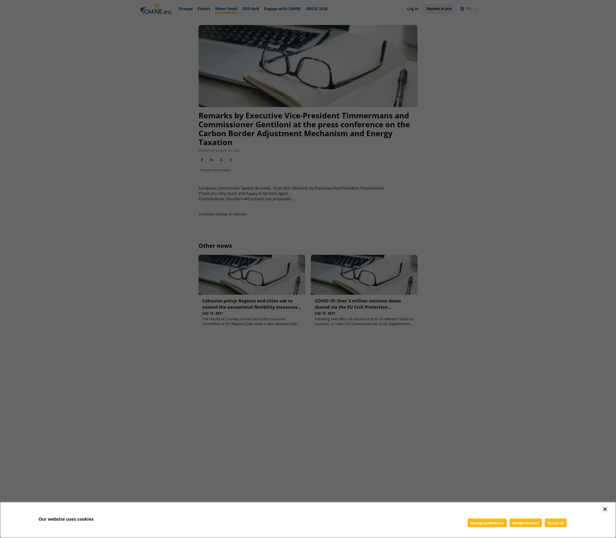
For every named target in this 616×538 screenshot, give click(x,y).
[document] (308, 520)
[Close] (605, 509)
